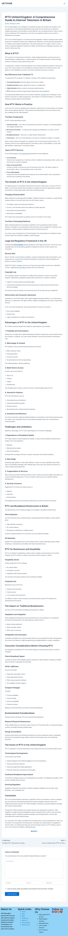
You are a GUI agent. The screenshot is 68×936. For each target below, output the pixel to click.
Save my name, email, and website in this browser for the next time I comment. (30, 889)
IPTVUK (43, 94)
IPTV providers (21, 267)
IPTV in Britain (18, 245)
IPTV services (23, 153)
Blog (23, 916)
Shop (23, 914)
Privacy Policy (26, 922)
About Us (25, 920)
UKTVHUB (7, 3)
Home (23, 911)
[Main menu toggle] (64, 3)
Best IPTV (34, 831)
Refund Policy (26, 925)
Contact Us (25, 918)
